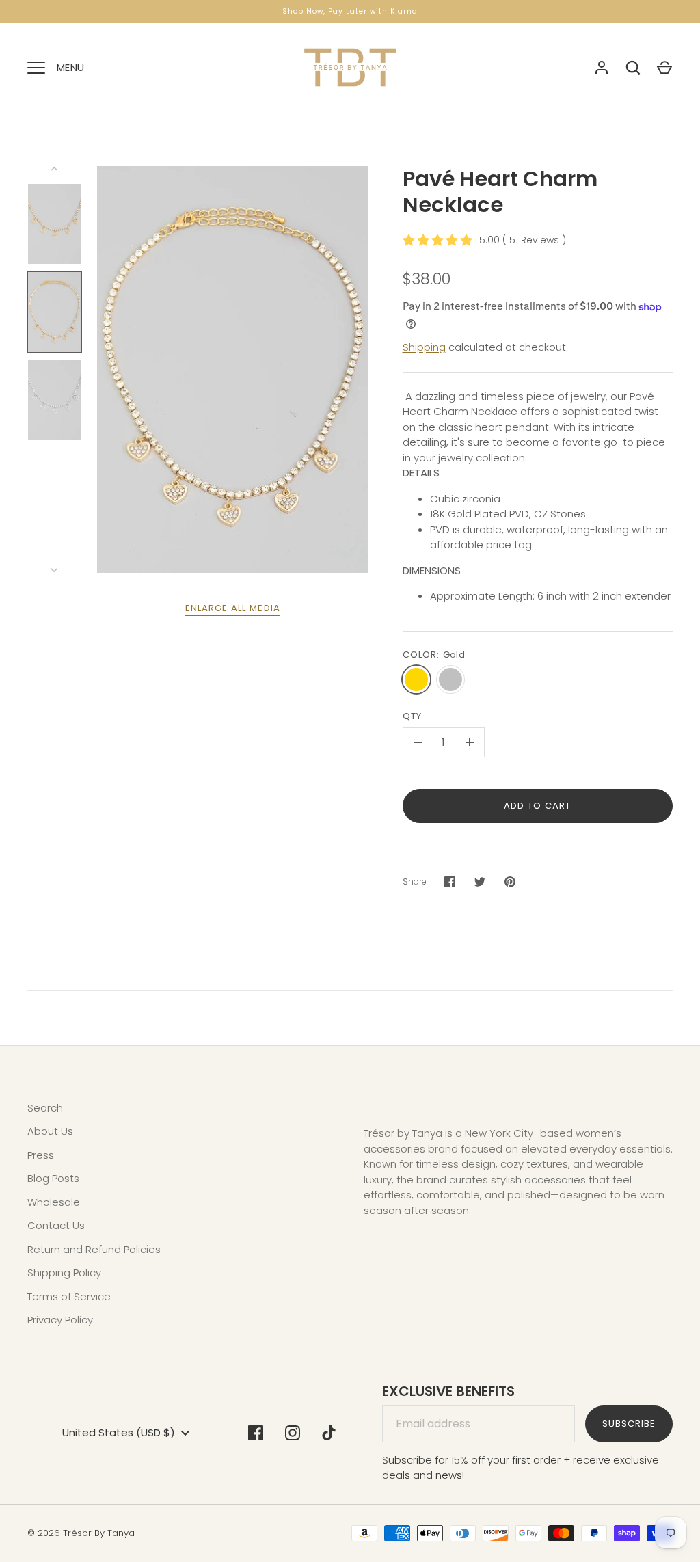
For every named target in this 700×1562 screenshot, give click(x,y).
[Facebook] (256, 1433)
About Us (50, 1131)
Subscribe (629, 1423)
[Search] (633, 68)
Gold (416, 679)
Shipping (424, 347)
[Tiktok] (329, 1433)
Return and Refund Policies (94, 1249)
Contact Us (56, 1225)
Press (40, 1155)
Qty (412, 716)
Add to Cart (537, 805)
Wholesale (53, 1202)
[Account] (602, 68)
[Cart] (664, 68)
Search (45, 1108)
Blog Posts (53, 1178)
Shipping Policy (64, 1272)
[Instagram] (293, 1433)
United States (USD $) (118, 1432)
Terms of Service (69, 1296)
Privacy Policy (60, 1319)
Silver (450, 679)
